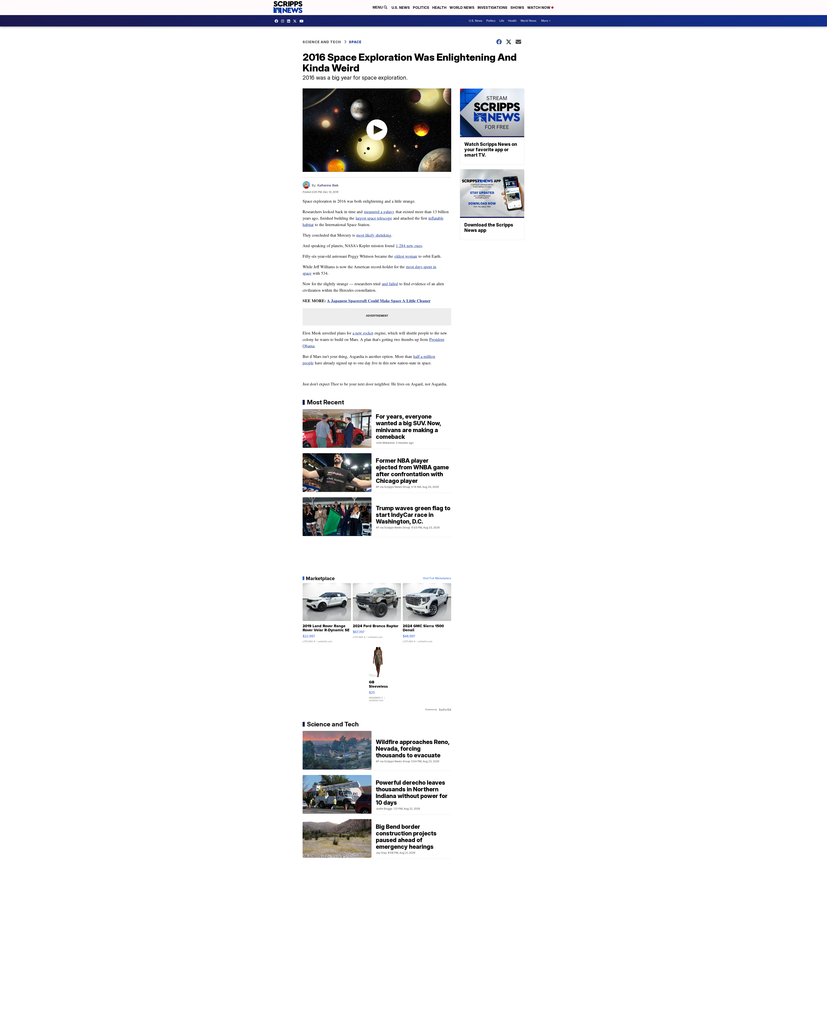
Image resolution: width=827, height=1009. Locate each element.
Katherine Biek (328, 185)
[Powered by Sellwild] (445, 709)
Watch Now (539, 7)
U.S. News (401, 7)
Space (355, 42)
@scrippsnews (303, 21)
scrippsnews (277, 21)
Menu (378, 7)
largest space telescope (374, 218)
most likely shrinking (373, 235)
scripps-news (289, 21)
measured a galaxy (379, 211)
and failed (390, 283)
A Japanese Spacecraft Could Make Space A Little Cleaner (379, 300)
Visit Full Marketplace (437, 578)
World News (461, 7)
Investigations (492, 7)
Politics (421, 7)
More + (545, 20)
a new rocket (363, 333)
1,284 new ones (409, 245)
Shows (517, 7)
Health (439, 7)
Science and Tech (322, 42)
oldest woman (405, 256)
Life (501, 20)
